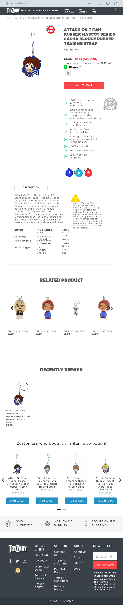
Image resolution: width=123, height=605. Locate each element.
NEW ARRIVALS (69, 11)
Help (88, 3)
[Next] (13, 308)
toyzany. (67, 601)
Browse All (42, 561)
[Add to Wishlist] (68, 73)
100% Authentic (19, 3)
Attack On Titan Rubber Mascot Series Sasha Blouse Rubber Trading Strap (18, 416)
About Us (80, 552)
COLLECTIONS (34, 11)
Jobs (77, 569)
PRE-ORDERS (83, 11)
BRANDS (46, 11)
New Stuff (41, 555)
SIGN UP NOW (105, 565)
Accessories (44, 237)
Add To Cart (84, 85)
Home (9, 18)
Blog (77, 557)
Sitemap (79, 563)
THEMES (56, 11)
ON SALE (94, 11)
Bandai (66, 239)
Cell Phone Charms (41, 250)
